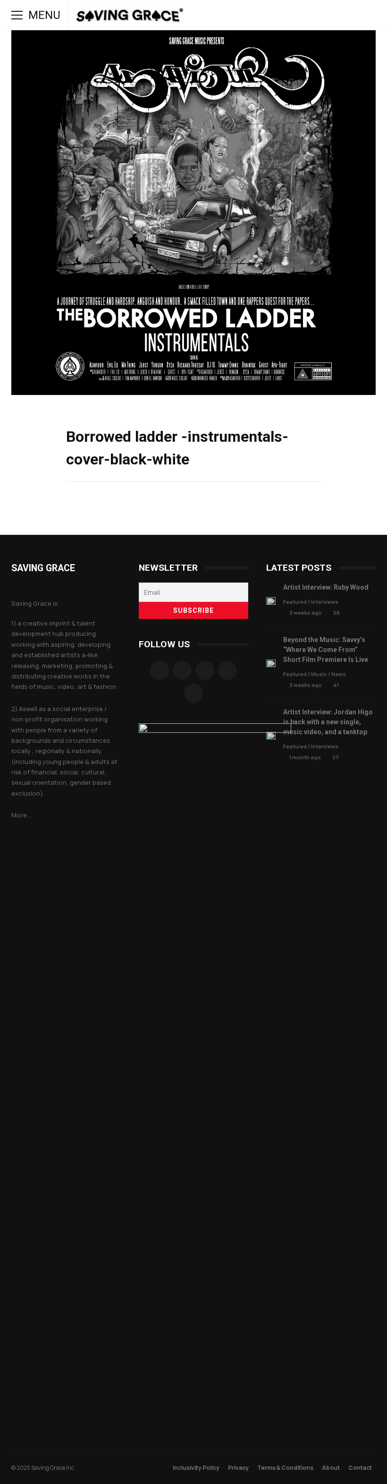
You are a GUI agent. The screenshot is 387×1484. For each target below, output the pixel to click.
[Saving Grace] (130, 17)
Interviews (324, 601)
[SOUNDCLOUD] (290, 15)
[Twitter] (227, 670)
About (331, 1468)
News (338, 674)
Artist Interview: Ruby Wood (271, 601)
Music (319, 674)
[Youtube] (193, 693)
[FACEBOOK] (251, 15)
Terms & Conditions (285, 1468)
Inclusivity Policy (196, 1468)
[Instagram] (182, 670)
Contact (360, 1468)
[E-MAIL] (317, 15)
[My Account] (330, 15)
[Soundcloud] (204, 670)
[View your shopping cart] (343, 15)
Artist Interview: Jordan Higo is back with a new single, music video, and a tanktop (271, 736)
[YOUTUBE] (277, 15)
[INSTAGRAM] (264, 15)
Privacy (238, 1468)
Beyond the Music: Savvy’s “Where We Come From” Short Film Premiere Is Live (271, 664)
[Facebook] (159, 670)
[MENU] (17, 15)
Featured (295, 601)
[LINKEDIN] (304, 15)
